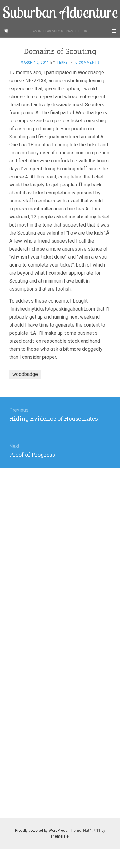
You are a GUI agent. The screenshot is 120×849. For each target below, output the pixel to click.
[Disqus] (60, 545)
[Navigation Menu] (114, 31)
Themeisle (59, 836)
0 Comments (87, 62)
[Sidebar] (6, 31)
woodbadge (25, 374)
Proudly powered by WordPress (41, 830)
